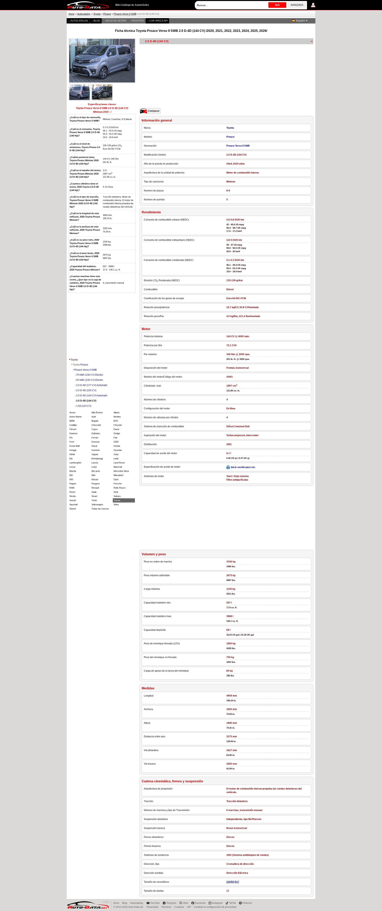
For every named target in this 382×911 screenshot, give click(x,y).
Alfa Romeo (97, 412)
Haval (94, 446)
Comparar (154, 111)
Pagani (72, 483)
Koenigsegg (97, 458)
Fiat (115, 437)
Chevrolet (96, 425)
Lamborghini (75, 462)
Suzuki (72, 500)
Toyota (96, 14)
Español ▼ (302, 20)
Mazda (72, 471)
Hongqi (72, 450)
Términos (166, 907)
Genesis (96, 442)
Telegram (171, 903)
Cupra (94, 429)
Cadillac (73, 425)
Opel (116, 479)
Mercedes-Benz (121, 471)
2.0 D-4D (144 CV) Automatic (91, 395)
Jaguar (95, 454)
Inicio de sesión (116, 20)
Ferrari (95, 437)
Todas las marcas (100, 508)
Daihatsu (96, 433)
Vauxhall (73, 504)
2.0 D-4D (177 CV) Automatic (91, 385)
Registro (138, 20)
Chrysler (118, 425)
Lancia (95, 462)
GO (277, 5)
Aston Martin (75, 416)
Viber (185, 903)
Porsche (118, 483)
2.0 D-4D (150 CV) (86, 390)
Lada (116, 458)
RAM (71, 488)
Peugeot (95, 483)
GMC (116, 442)
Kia (70, 458)
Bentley (117, 416)
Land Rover (119, 462)
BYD (116, 421)
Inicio (71, 14)
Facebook (200, 903)
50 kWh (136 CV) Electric (89, 380)
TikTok (232, 903)
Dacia (116, 429)
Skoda (72, 496)
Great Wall (74, 446)
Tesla (94, 500)
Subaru (117, 496)
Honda (117, 446)
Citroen (72, 429)
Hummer (96, 450)
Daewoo (73, 433)
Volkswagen (97, 504)
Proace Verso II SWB (125, 14)
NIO (71, 479)
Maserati (118, 467)
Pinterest (247, 903)
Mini (93, 475)
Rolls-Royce (120, 488)
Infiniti (72, 454)
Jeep (116, 454)
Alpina (116, 412)
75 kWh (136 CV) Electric (89, 374)
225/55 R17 (232, 882)
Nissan (95, 479)
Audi (94, 416)
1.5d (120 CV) (83, 406)
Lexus (72, 467)
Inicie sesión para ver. (243, 467)
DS (70, 437)
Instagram (217, 903)
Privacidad (152, 907)
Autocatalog (84, 14)
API (189, 907)
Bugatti (95, 421)
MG (71, 475)
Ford (71, 442)
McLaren (96, 471)
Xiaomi (72, 508)
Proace (107, 14)
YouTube (155, 903)
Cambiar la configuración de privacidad (215, 907)
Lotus (94, 467)
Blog (97, 20)
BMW (72, 421)
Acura (72, 412)
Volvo (116, 504)
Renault (95, 488)
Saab (94, 492)
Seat (116, 492)
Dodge (117, 433)
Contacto (179, 907)
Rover (72, 492)
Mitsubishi (118, 475)
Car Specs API (158, 20)
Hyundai (118, 450)
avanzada (297, 5)
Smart (94, 496)
